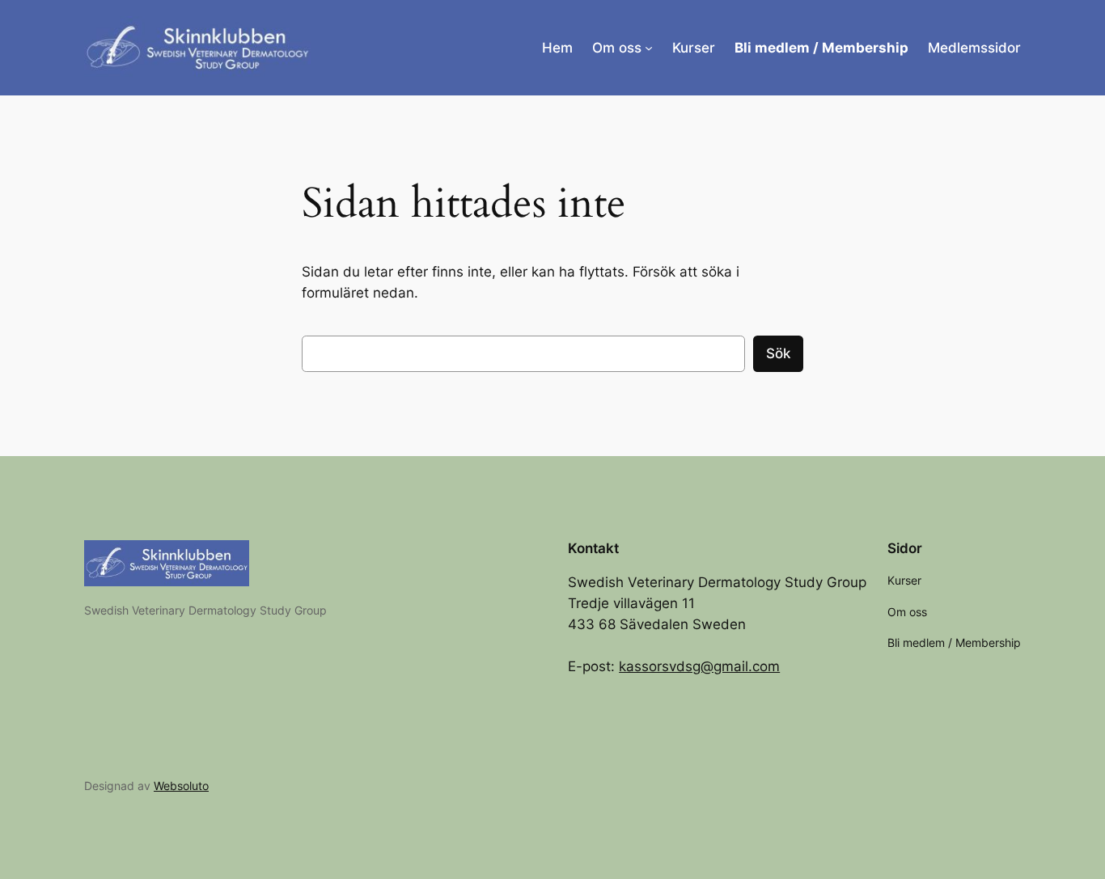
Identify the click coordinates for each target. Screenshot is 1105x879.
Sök (778, 353)
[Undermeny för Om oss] (649, 48)
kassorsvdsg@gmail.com (699, 666)
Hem (557, 48)
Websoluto (181, 785)
